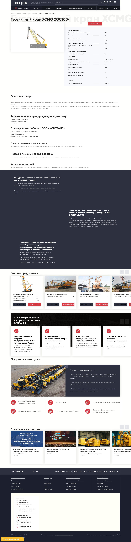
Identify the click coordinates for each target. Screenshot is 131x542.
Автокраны (47, 480)
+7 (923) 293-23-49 (25, 522)
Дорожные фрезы (71, 489)
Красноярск (106, 4)
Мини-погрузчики (15, 486)
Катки (45, 486)
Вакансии (59, 8)
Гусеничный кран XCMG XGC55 (57, 294)
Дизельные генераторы (75, 8)
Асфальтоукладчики (71, 483)
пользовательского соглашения (64, 535)
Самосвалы (14, 480)
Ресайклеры (100, 483)
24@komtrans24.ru (23, 502)
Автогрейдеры (48, 478)
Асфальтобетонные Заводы (73, 478)
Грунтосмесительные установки (75, 480)
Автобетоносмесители (17, 489)
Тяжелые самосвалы (102, 478)
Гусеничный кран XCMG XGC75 (90, 294)
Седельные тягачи (16, 483)
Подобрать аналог (95, 23)
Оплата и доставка (85, 471)
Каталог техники (23, 8)
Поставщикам (103, 8)
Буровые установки (102, 486)
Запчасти (36, 8)
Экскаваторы (47, 483)
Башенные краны (48, 489)
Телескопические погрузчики (105, 489)
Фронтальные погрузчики (18, 478)
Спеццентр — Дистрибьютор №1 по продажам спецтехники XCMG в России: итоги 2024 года (26, 451)
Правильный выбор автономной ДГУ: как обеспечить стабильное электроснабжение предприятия (93, 451)
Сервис (47, 8)
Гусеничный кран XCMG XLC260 (23, 294)
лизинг (19, 304)
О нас (115, 8)
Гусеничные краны (71, 486)
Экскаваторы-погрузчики (104, 480)
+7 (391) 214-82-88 (109, 2)
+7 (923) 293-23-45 (25, 527)
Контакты (90, 8)
